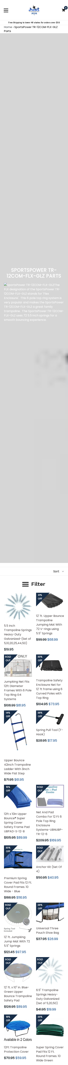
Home (8, 27)
